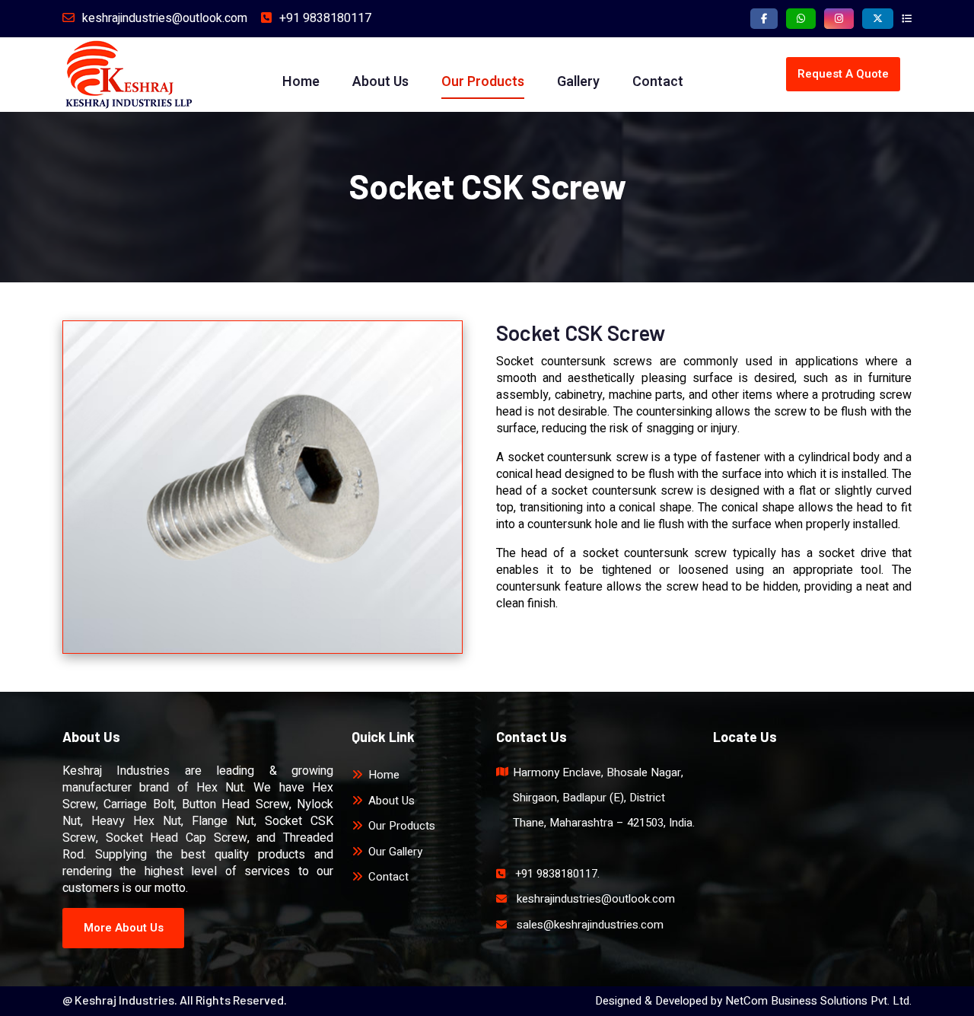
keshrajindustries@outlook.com (164, 18)
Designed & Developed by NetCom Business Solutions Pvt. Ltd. (753, 1000)
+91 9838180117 (325, 18)
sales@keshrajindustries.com (590, 924)
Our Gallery (395, 851)
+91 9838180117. (557, 873)
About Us (380, 82)
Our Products (482, 82)
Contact (657, 82)
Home (301, 82)
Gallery (578, 82)
